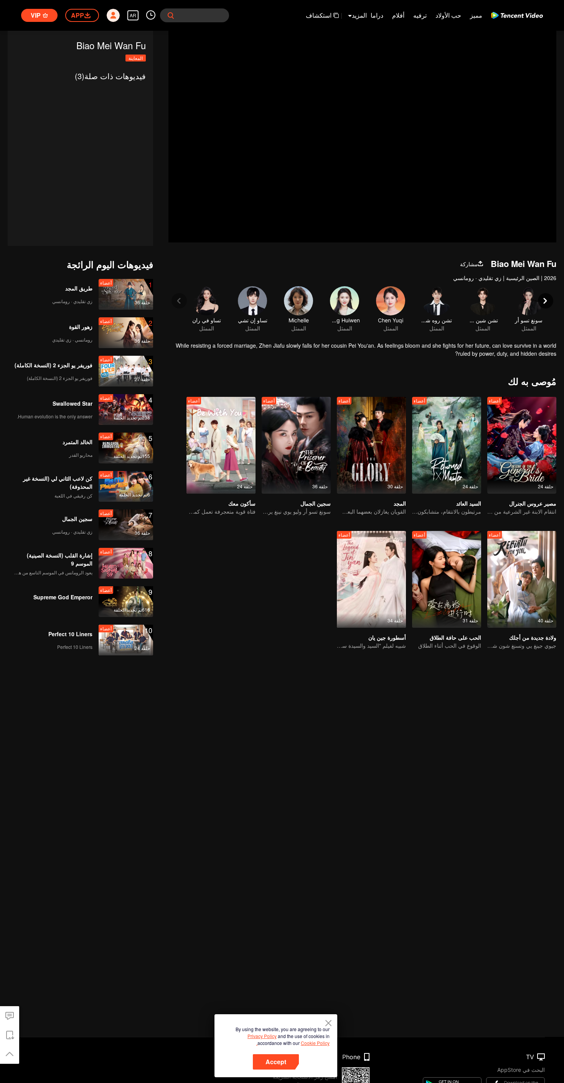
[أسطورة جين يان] (371, 579)
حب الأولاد (448, 15)
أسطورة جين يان (387, 637)
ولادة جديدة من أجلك (532, 637)
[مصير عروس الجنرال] (521, 445)
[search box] (170, 15)
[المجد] (371, 445)
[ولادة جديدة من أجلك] (521, 579)
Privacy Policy (262, 1036)
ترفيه (420, 15)
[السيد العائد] (446, 445)
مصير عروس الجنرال (532, 503)
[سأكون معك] (221, 445)
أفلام (398, 15)
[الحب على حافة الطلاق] (446, 579)
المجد (400, 503)
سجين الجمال (315, 503)
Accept (276, 1061)
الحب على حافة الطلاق (455, 637)
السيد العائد (468, 503)
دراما (377, 15)
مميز (476, 15)
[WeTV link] (517, 15)
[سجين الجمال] (296, 445)
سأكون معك (242, 503)
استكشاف (318, 15)
